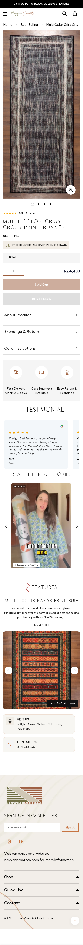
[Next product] (74, 670)
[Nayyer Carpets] (22, 14)
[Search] (64, 13)
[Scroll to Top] (75, 922)
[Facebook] (20, 841)
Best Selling (29, 25)
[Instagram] (8, 841)
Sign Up (70, 827)
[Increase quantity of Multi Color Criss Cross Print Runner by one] (21, 270)
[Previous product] (8, 670)
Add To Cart (58, 703)
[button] (75, 13)
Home (7, 25)
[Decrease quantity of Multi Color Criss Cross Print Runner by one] (6, 270)
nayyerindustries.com (22, 860)
